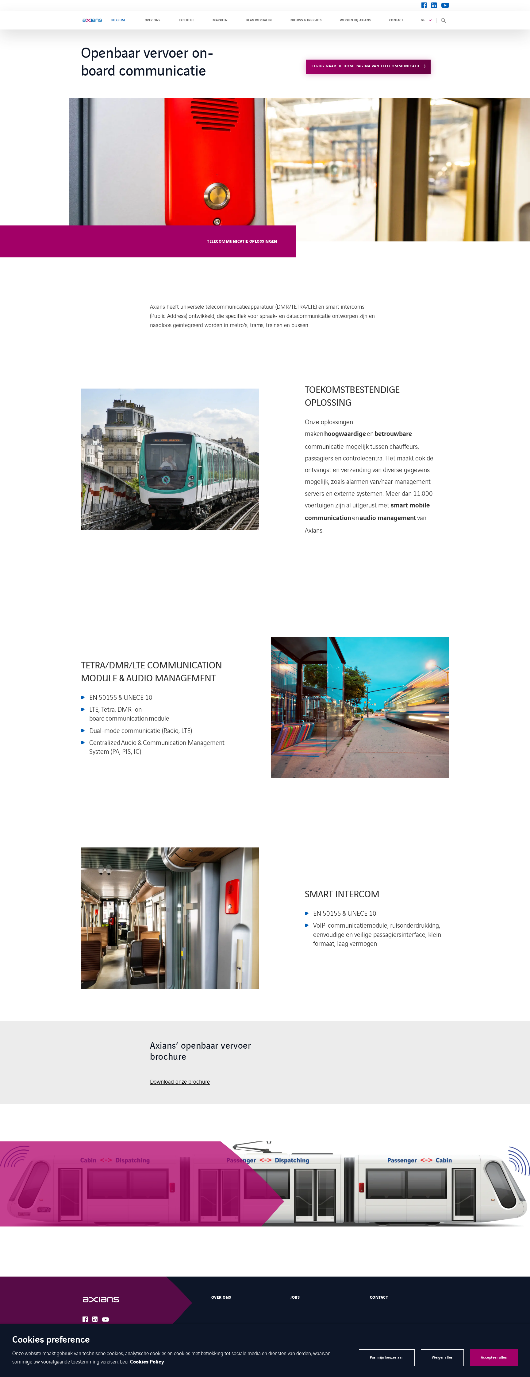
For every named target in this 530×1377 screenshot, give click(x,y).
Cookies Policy (147, 1362)
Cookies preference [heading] (51, 1340)
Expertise (186, 20)
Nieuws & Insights (305, 20)
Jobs (295, 1297)
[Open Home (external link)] (107, 1300)
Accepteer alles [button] (494, 1357)
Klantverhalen (259, 20)
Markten (220, 20)
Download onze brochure (180, 1081)
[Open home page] (92, 20)
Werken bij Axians (355, 20)
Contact (396, 20)
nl (423, 20)
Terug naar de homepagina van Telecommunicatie (366, 66)
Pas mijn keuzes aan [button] (387, 1357)
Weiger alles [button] (442, 1357)
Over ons (152, 20)
